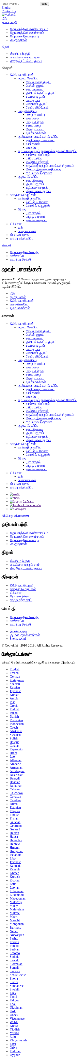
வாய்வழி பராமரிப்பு (30, 198)
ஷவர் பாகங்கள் (36, 133)
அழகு (22, 209)
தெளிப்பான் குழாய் (38, 191)
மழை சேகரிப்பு (27, 111)
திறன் (5, 47)
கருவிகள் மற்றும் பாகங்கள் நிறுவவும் (50, 165)
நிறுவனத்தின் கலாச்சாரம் (27, 32)
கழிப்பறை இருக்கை (39, 173)
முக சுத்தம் (33, 213)
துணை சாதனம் (36, 220)
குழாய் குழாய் (35, 184)
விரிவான (16, 224)
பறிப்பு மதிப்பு (34, 158)
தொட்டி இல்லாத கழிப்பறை (43, 169)
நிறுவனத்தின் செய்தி (24, 252)
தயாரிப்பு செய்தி (20, 259)
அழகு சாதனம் (35, 216)
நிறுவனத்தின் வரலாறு (24, 36)
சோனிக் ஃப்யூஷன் (38, 205)
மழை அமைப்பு (35, 114)
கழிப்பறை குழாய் (37, 187)
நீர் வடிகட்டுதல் (19, 234)
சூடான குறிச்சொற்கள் (25, 635)
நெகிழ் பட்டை (35, 129)
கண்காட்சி (17, 255)
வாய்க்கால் (33, 144)
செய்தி (6, 245)
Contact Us (9, 11)
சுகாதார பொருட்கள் (23, 194)
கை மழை (32, 118)
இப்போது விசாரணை (15, 515)
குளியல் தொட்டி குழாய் (41, 93)
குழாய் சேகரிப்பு (28, 78)
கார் (20, 227)
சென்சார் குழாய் (36, 103)
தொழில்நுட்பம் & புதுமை (26, 61)
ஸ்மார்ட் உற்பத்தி (20, 53)
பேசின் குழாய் (35, 85)
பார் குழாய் (33, 100)
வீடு (4, 18)
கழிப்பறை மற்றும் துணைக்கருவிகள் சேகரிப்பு (47, 151)
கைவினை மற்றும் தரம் (25, 57)
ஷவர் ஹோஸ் (34, 180)
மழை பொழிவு (35, 122)
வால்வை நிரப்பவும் (38, 154)
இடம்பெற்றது (18, 631)
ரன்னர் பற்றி (9, 22)
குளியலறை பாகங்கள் (40, 140)
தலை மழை (33, 125)
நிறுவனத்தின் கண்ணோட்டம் (29, 29)
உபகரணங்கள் (27, 231)
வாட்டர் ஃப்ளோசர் (37, 202)
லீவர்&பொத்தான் (37, 162)
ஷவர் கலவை (34, 89)
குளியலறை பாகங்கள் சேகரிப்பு (38, 136)
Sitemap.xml (18, 638)
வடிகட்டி (31, 147)
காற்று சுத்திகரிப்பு (21, 238)
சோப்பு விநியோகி (37, 107)
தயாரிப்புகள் (18, 297)
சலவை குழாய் (35, 96)
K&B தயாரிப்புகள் (22, 74)
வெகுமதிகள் (18, 40)
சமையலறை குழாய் (38, 82)
